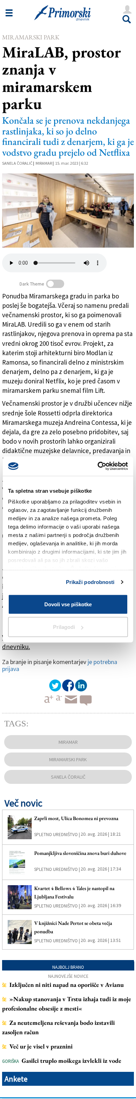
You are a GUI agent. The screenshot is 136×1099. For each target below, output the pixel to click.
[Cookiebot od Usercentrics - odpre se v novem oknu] (98, 466)
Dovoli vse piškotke (68, 604)
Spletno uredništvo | (57, 834)
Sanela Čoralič (17, 163)
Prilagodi (64, 627)
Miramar (44, 163)
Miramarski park (30, 37)
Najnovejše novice (68, 976)
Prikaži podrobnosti (90, 582)
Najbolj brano (68, 967)
